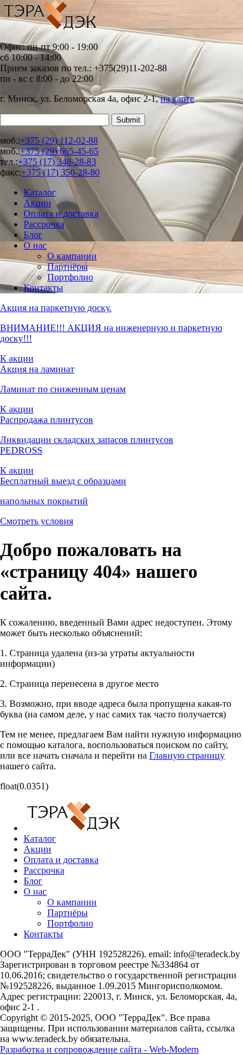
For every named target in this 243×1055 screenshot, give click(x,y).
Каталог (40, 192)
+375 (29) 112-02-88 (59, 140)
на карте (177, 99)
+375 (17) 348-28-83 (57, 162)
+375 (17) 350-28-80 (60, 172)
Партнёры (67, 267)
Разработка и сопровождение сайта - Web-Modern (99, 1049)
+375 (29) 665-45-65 (59, 151)
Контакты (43, 288)
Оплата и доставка (61, 214)
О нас (35, 245)
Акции (37, 203)
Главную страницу (187, 755)
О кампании (72, 256)
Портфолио (70, 277)
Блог (33, 235)
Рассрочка (44, 224)
